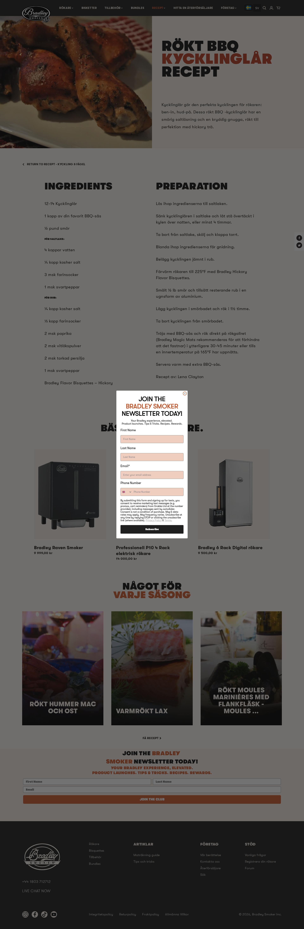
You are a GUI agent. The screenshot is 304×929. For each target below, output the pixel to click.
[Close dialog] (184, 393)
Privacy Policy (154, 520)
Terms (168, 520)
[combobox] (126, 492)
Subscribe (152, 529)
